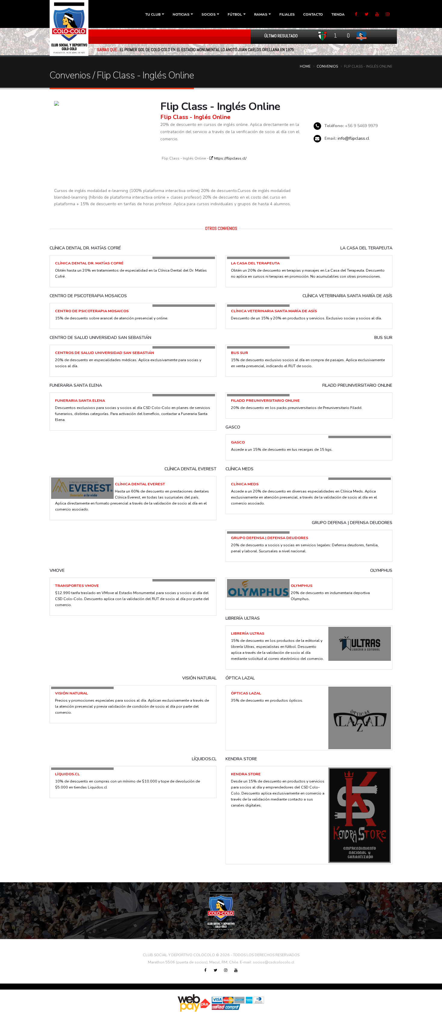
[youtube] (377, 14)
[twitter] (366, 14)
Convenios (327, 66)
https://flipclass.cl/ (230, 158)
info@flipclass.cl (353, 138)
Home (305, 66)
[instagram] (387, 14)
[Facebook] (356, 14)
